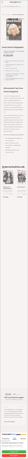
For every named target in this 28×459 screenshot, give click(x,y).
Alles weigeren (14, 455)
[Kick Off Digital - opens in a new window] (21, 434)
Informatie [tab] (23, 438)
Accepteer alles (14, 451)
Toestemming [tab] (5, 438)
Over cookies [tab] (14, 438)
